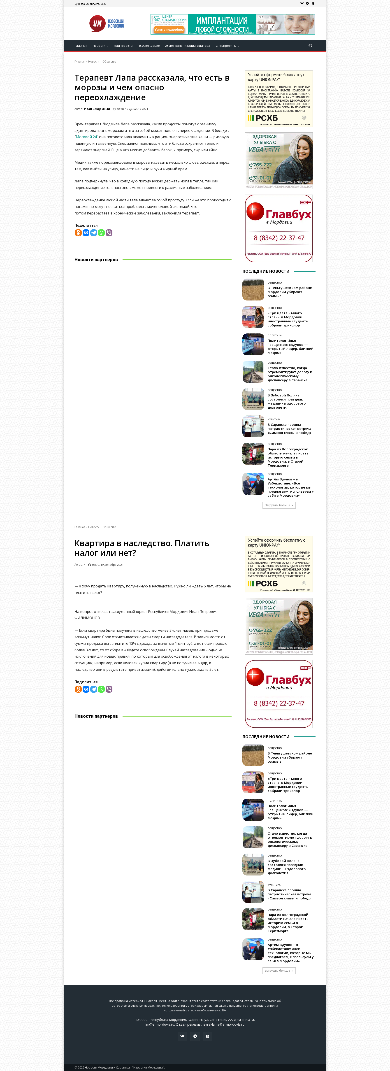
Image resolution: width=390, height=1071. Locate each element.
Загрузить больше (277, 505)
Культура (274, 419)
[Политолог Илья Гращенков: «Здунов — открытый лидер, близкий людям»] (253, 344)
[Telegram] (307, 3)
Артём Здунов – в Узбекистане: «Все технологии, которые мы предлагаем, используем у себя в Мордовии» (291, 487)
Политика (275, 335)
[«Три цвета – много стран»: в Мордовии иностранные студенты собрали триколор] (253, 317)
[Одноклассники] (313, 3)
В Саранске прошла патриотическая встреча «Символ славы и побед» (289, 428)
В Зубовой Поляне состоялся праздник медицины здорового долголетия (287, 401)
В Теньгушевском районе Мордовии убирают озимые (290, 291)
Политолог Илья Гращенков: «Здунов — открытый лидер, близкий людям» (290, 346)
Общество (109, 61)
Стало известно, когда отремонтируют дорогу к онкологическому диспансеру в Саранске (290, 374)
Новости (94, 61)
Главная (79, 61)
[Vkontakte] (86, 232)
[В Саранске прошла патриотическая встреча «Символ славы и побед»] (253, 426)
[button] (310, 45)
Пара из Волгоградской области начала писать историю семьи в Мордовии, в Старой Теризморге (288, 457)
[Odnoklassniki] (78, 232)
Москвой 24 (86, 136)
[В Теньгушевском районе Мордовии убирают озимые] (253, 289)
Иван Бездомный (97, 109)
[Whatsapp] (101, 232)
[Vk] (302, 3)
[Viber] (109, 232)
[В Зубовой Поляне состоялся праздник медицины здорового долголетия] (253, 399)
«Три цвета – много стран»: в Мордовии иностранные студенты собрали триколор (288, 319)
